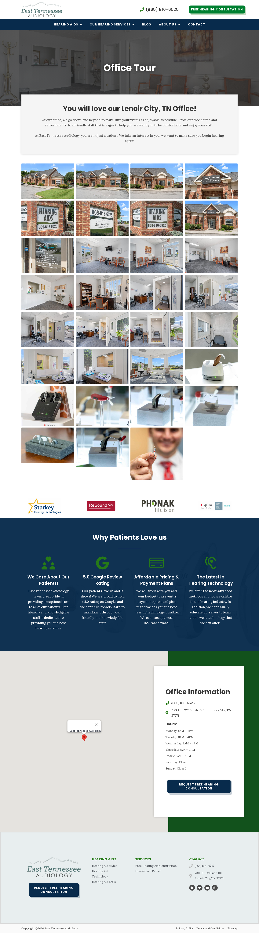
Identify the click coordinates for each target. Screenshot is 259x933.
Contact (196, 24)
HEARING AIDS (104, 859)
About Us (167, 24)
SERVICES (143, 859)
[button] (84, 737)
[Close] (96, 724)
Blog (146, 24)
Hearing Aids (66, 24)
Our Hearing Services (110, 24)
